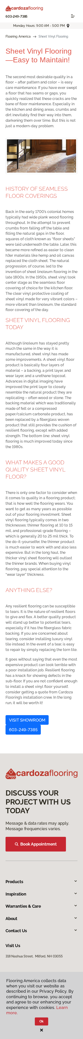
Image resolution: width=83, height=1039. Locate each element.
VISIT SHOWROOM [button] (27, 720)
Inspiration (16, 894)
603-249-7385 (16, 16)
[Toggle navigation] (72, 16)
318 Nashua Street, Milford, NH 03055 (34, 956)
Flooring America (18, 36)
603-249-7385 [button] (23, 729)
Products (14, 881)
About (11, 918)
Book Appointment (38, 844)
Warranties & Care (23, 906)
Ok (41, 1021)
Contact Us (16, 930)
